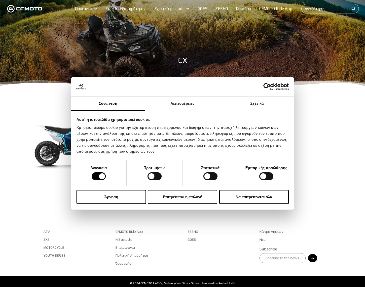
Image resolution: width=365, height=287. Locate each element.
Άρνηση (111, 196)
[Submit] (312, 258)
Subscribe (268, 249)
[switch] (154, 176)
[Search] (354, 8)
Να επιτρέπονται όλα (254, 196)
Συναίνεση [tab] (108, 103)
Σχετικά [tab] (257, 103)
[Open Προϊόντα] (96, 9)
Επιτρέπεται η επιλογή (182, 196)
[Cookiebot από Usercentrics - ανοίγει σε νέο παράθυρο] (267, 87)
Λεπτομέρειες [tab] (182, 103)
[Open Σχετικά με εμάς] (188, 9)
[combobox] (325, 8)
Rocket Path (227, 283)
